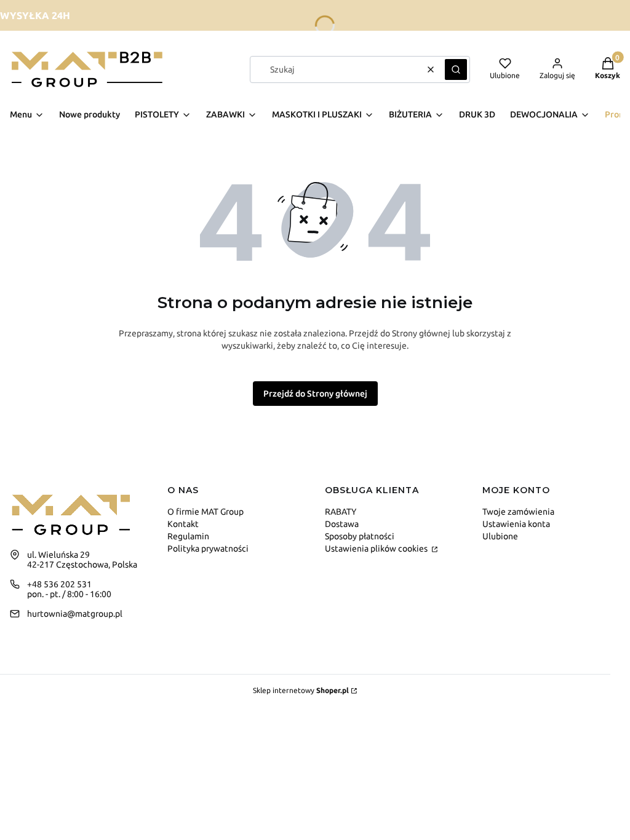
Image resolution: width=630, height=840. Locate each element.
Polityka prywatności (208, 548)
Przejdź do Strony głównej (315, 393)
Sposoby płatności (359, 536)
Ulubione (500, 536)
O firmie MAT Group (205, 512)
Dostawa (342, 524)
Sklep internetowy (301, 690)
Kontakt (183, 524)
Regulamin (188, 536)
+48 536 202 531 (59, 584)
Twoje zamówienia (518, 512)
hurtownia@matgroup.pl (74, 614)
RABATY (340, 512)
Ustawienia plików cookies (377, 548)
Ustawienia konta (516, 524)
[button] (456, 69)
